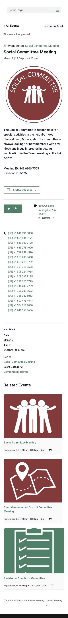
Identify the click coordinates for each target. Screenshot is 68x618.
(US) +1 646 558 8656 (20, 310)
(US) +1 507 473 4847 (20, 300)
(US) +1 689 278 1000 (20, 247)
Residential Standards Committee (24, 578)
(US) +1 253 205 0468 (20, 257)
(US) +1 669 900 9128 (20, 242)
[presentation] (33, 416)
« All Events (11, 25)
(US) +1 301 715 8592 (20, 267)
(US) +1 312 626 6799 (20, 281)
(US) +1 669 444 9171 (20, 238)
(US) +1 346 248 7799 (20, 286)
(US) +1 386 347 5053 (20, 295)
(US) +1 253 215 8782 (20, 262)
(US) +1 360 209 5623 (20, 291)
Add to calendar (22, 190)
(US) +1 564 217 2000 (20, 305)
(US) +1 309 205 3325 (20, 276)
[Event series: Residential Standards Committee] (52, 585)
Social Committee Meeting (19, 361)
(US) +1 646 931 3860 (20, 233)
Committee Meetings (16, 371)
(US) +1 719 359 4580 (20, 252)
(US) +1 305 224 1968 (20, 271)
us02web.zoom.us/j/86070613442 (47, 210)
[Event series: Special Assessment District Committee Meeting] (50, 519)
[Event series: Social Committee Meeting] (50, 450)
